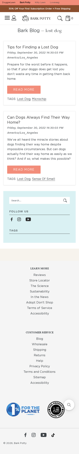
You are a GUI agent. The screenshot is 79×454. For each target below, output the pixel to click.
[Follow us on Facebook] (12, 219)
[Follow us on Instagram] (19, 219)
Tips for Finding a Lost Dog (32, 47)
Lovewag (54, 2)
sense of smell (43, 179)
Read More (24, 89)
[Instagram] (33, 435)
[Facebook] (25, 435)
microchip (39, 99)
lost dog (23, 99)
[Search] (60, 18)
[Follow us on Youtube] (28, 219)
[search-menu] (65, 200)
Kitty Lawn (40, 2)
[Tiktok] (53, 435)
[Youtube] (43, 435)
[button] (69, 405)
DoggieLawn (8, 2)
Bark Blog (28, 30)
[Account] (13, 17)
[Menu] (7, 17)
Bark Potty (25, 2)
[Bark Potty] (36, 18)
